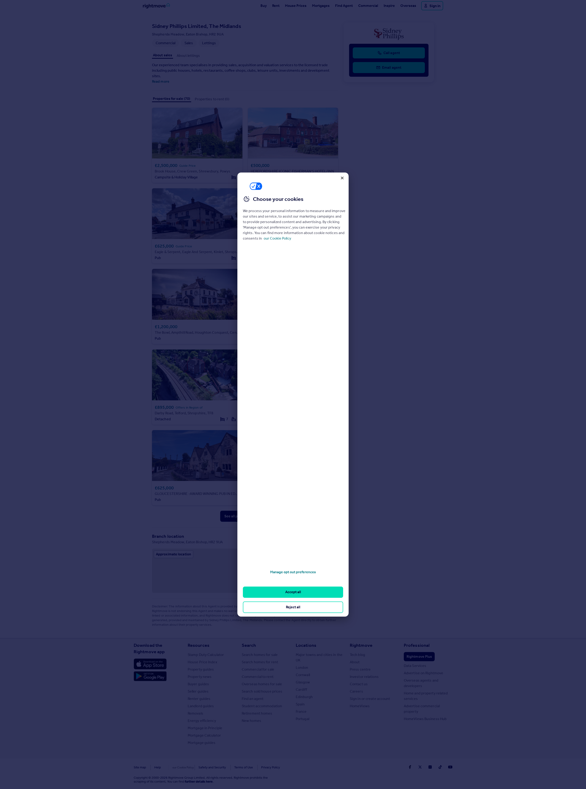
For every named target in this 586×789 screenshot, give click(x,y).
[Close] (342, 178)
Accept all (293, 592)
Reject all (293, 607)
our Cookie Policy (277, 238)
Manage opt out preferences (293, 572)
